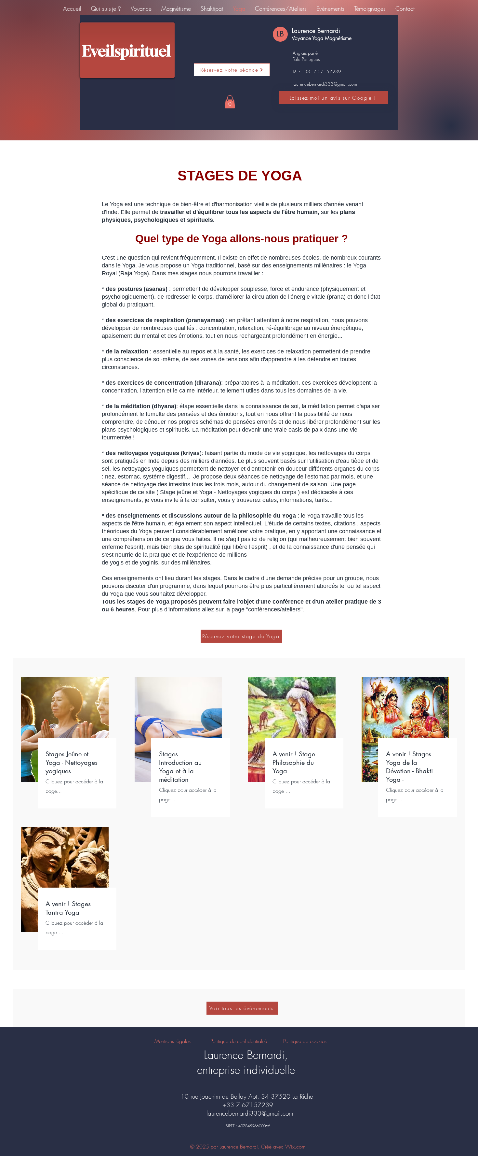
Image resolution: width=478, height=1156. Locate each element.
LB (280, 34)
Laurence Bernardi (316, 31)
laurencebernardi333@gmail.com (325, 84)
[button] (229, 101)
